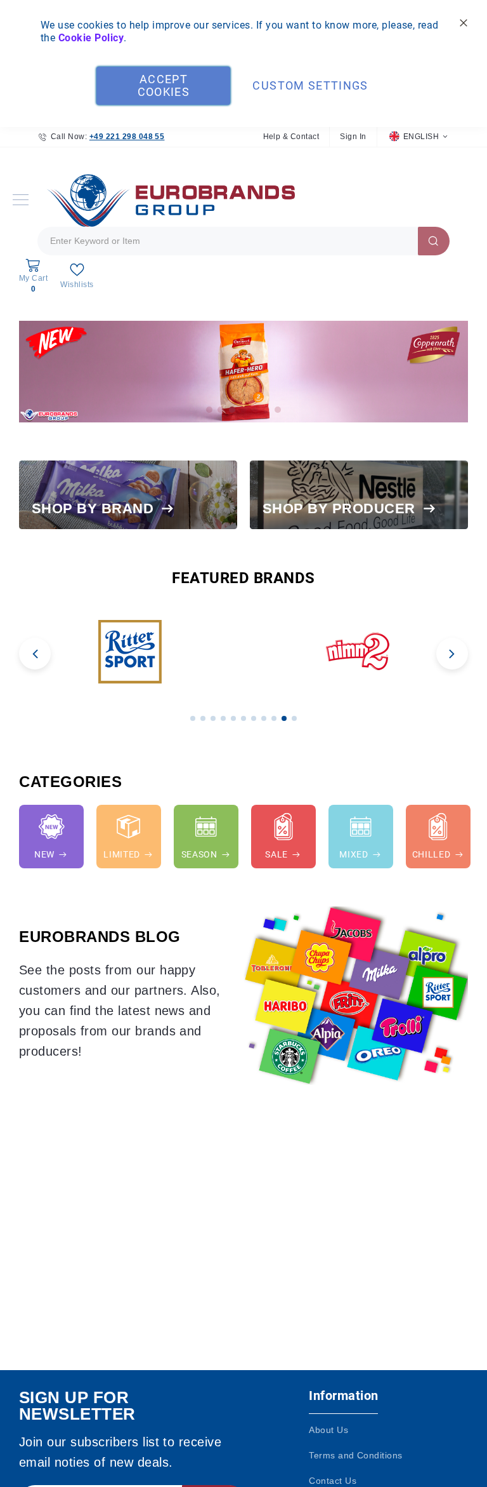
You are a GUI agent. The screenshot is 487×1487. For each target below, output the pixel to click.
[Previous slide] (35, 653)
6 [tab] (266, 410)
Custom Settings (310, 85)
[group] (129, 652)
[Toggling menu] (21, 199)
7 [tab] (278, 410)
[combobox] (243, 241)
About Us (328, 1430)
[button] (418, 137)
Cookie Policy (91, 38)
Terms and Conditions (356, 1455)
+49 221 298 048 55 (127, 136)
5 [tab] (255, 410)
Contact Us (332, 1481)
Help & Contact (291, 136)
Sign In (353, 136)
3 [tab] (232, 410)
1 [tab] (209, 410)
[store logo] (168, 200)
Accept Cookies (164, 85)
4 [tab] (243, 410)
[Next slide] (452, 653)
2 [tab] (221, 410)
